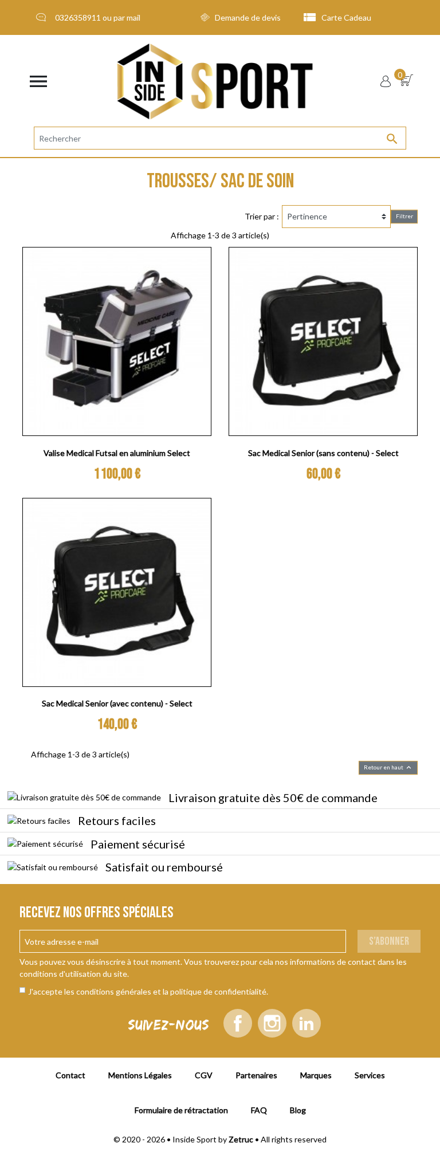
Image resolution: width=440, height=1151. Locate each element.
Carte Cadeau (346, 17)
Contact (70, 1075)
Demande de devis (248, 17)
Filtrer (404, 216)
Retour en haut (388, 767)
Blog (298, 1110)
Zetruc (241, 1139)
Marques (316, 1075)
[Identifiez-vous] (385, 81)
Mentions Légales (140, 1075)
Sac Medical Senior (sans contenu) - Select (323, 453)
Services (370, 1075)
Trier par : (262, 216)
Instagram (272, 1023)
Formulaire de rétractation (181, 1110)
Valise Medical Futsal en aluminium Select (117, 453)
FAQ (259, 1110)
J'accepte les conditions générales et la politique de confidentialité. (148, 991)
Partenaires (256, 1075)
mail (133, 17)
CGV (204, 1075)
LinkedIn (306, 1023)
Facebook (237, 1023)
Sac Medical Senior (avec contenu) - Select (117, 703)
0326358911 (78, 17)
